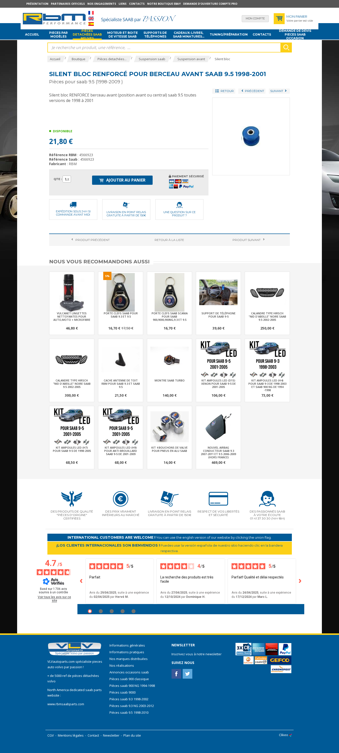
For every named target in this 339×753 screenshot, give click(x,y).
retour (169, 240)
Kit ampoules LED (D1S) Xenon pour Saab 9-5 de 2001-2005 (218, 383)
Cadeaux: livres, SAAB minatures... (188, 34)
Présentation (37, 3)
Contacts (137, 3)
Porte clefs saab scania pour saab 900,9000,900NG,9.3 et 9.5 (170, 316)
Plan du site (132, 735)
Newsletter (111, 735)
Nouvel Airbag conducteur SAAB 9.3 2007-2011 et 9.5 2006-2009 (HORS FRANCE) (218, 452)
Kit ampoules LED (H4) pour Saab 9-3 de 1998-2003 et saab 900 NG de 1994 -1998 (267, 385)
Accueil (32, 34)
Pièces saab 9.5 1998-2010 (128, 712)
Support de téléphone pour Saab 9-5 (219, 315)
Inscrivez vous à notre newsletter (196, 654)
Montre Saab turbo (170, 380)
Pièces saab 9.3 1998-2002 (128, 699)
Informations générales (127, 645)
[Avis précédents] (81, 581)
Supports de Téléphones (155, 34)
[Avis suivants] (300, 581)
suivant (247, 240)
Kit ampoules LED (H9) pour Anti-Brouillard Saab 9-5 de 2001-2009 (120, 451)
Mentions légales (71, 735)
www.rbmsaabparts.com (65, 704)
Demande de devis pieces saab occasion (295, 35)
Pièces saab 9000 (122, 692)
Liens (123, 3)
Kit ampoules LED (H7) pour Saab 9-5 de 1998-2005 (72, 449)
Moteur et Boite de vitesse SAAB (122, 34)
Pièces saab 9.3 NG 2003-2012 (131, 706)
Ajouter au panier (125, 180)
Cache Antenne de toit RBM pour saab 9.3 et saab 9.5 (121, 383)
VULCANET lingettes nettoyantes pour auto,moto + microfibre (71, 316)
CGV (50, 735)
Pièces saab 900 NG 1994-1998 (132, 685)
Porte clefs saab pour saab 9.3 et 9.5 (121, 315)
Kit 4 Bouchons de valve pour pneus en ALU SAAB (169, 449)
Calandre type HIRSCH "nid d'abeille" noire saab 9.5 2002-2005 (267, 316)
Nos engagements (101, 3)
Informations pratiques (126, 652)
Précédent (92, 240)
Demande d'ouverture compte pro (210, 3)
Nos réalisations (121, 665)
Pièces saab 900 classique (129, 679)
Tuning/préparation (229, 34)
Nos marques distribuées (128, 659)
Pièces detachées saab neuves (87, 35)
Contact (93, 735)
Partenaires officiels (68, 3)
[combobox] (67, 179)
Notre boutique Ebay (164, 3)
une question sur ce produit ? (179, 213)
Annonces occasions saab (129, 672)
